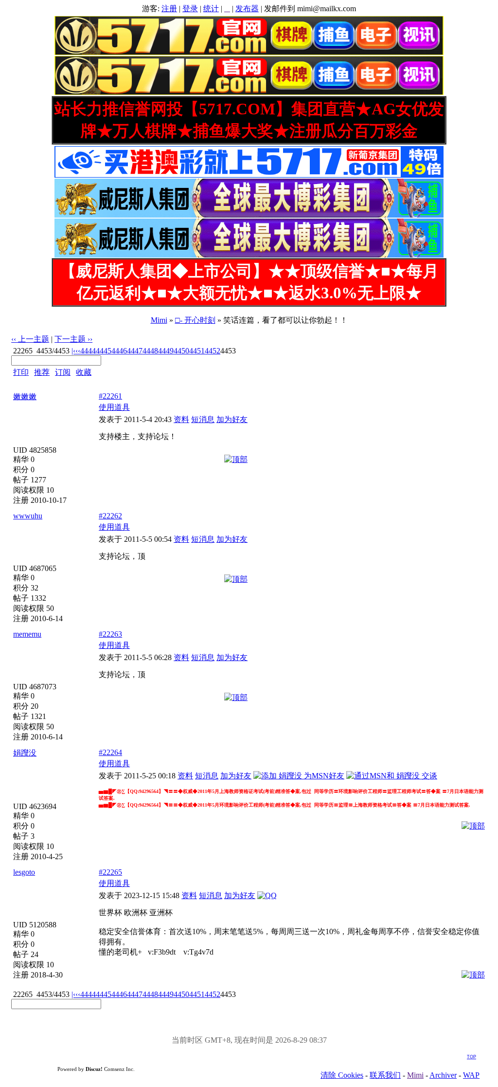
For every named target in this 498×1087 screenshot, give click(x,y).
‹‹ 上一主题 (30, 339)
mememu (27, 634)
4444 (88, 351)
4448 (150, 351)
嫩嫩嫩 (24, 396)
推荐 (42, 372)
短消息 (202, 419)
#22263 (110, 634)
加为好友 (232, 419)
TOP (471, 1056)
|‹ (73, 351)
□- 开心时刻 (195, 320)
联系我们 (385, 1075)
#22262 (110, 516)
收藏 (83, 372)
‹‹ (77, 351)
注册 (169, 8)
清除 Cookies (341, 1075)
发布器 (247, 8)
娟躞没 (24, 753)
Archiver (443, 1075)
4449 (166, 351)
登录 (190, 8)
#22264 (110, 752)
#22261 (110, 396)
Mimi (159, 320)
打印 (21, 372)
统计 (211, 8)
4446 (119, 351)
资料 (181, 419)
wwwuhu (27, 516)
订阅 (63, 372)
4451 (197, 351)
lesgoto (24, 872)
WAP (471, 1075)
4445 (103, 351)
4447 (134, 351)
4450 (181, 351)
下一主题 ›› (73, 339)
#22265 (110, 872)
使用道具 (114, 407)
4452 (212, 351)
